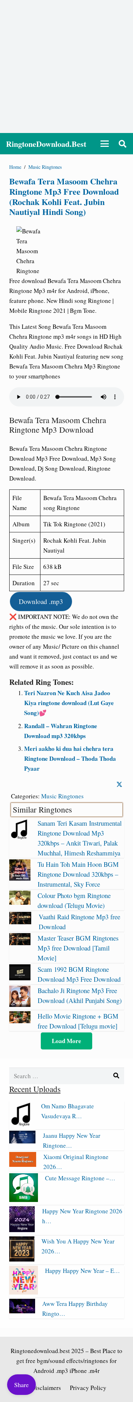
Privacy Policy (88, 1388)
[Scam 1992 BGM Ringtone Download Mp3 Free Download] (20, 978)
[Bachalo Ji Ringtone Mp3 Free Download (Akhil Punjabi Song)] (20, 1005)
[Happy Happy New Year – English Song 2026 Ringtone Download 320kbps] (23, 1292)
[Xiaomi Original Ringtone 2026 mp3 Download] (22, 1164)
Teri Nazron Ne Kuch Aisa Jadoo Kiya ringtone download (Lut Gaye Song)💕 (69, 702)
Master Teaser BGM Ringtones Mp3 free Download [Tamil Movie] (78, 947)
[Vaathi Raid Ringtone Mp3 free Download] (20, 922)
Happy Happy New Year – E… (82, 1271)
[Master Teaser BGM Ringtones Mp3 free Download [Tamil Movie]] (20, 943)
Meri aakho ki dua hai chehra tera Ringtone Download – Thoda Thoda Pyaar (70, 758)
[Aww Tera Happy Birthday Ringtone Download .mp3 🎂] (22, 1311)
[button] (104, 143)
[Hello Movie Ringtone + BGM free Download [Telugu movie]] (20, 1021)
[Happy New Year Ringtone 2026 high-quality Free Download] (22, 1230)
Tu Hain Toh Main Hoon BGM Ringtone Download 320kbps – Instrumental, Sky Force (78, 874)
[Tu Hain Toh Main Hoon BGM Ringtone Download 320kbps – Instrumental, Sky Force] (20, 878)
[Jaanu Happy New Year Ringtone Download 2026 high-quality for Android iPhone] (22, 1141)
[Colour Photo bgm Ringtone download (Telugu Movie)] (20, 902)
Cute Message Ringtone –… (80, 1178)
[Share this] (119, 784)
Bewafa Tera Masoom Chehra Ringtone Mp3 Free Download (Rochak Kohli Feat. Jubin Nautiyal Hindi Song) (64, 196)
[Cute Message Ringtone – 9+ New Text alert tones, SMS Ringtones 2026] (23, 1200)
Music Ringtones (62, 796)
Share (21, 1384)
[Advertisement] (66, 66)
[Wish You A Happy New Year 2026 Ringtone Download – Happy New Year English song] (21, 1259)
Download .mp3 (41, 601)
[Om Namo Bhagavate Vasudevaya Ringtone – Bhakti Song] (21, 1124)
